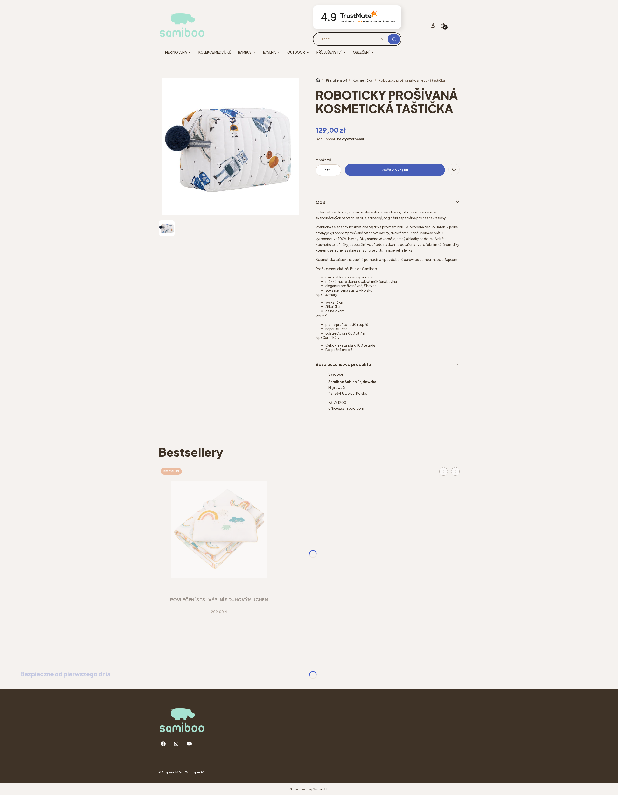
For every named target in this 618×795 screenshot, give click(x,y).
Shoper (194, 772)
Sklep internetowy (307, 789)
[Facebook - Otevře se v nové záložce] (163, 744)
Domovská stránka (318, 80)
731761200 (337, 402)
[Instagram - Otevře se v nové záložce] (176, 744)
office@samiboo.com (346, 408)
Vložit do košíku (394, 170)
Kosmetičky (362, 80)
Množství (323, 160)
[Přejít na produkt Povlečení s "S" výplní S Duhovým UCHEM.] (219, 529)
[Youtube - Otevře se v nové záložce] (189, 744)
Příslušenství (336, 80)
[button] (394, 39)
